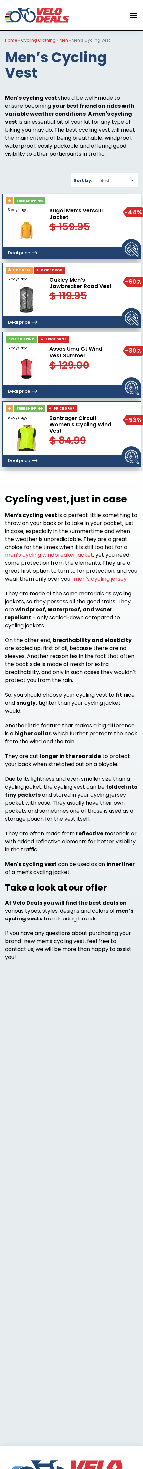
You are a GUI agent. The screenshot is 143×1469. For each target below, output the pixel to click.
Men (64, 40)
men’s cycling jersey (100, 579)
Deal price (19, 253)
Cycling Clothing (38, 40)
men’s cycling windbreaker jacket (49, 555)
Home (11, 40)
